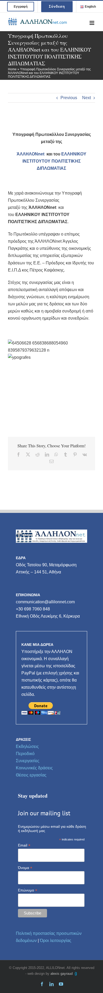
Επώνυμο (27, 890)
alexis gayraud (62, 974)
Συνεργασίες (27, 760)
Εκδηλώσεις (27, 746)
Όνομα (25, 867)
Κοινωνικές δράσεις (34, 768)
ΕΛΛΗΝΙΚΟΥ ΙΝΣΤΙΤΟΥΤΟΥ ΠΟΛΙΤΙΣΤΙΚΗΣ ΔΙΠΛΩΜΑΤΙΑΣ (54, 161)
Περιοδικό (25, 753)
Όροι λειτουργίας (55, 940)
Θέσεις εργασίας (31, 775)
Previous (68, 97)
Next (86, 97)
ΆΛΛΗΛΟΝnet (31, 154)
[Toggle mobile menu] (92, 23)
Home (12, 69)
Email (24, 845)
